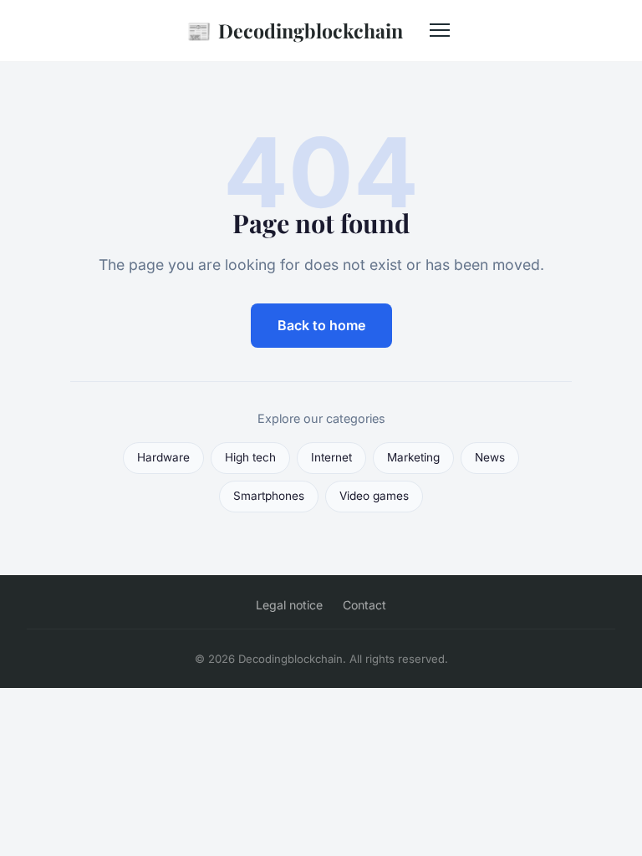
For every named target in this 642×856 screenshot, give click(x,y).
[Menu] (439, 30)
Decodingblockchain (294, 30)
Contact (364, 605)
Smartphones (268, 495)
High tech (250, 457)
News (490, 457)
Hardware (163, 457)
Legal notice (289, 605)
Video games (374, 495)
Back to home (321, 325)
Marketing (413, 457)
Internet (331, 457)
